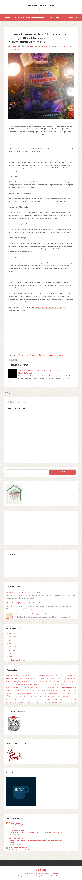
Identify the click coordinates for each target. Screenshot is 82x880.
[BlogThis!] (12, 360)
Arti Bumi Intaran (41, 687)
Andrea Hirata (32, 685)
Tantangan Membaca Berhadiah (29, 17)
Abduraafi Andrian (31, 678)
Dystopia (64, 702)
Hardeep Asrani (30, 876)
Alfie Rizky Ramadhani (42, 682)
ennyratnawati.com (16, 831)
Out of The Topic (56, 17)
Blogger (55, 874)
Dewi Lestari (28, 702)
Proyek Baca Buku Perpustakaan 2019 (48, 307)
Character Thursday (14, 699)
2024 (10, 640)
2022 (10, 647)
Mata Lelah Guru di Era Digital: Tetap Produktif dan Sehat (27, 850)
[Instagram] (44, 870)
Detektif (16, 702)
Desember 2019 (16, 660)
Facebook (24, 355)
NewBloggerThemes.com (56, 876)
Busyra (55, 697)
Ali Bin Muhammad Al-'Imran (61, 682)
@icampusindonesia (12, 675)
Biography (39, 690)
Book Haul (9, 693)
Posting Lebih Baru (11, 393)
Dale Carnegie (66, 699)
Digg (63, 355)
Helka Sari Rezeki (16, 838)
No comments (14, 49)
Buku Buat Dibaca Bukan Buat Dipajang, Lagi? (30, 614)
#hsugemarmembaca (13, 678)
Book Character (68, 690)
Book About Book (56, 690)
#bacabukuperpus (45, 675)
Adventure (60, 678)
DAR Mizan (52, 47)
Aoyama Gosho (64, 685)
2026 (10, 633)
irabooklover (41, 6)
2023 (10, 643)
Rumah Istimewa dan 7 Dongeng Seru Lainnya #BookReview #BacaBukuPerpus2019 (39, 38)
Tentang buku (14, 823)
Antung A (53, 685)
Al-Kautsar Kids (27, 682)
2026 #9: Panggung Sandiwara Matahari (22, 825)
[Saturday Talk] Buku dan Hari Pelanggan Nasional (24, 592)
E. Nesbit (71, 702)
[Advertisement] (41, 338)
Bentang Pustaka (67, 687)
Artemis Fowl (29, 687)
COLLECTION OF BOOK (18, 848)
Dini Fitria (43, 702)
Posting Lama (72, 393)
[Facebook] (41, 870)
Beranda (43, 393)
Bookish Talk (16, 697)
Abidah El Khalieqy (47, 678)
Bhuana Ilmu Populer (13, 690)
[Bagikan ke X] (14, 360)
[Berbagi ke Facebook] (16, 360)
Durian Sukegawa (54, 702)
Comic (56, 700)
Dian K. (36, 702)
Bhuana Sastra (29, 690)
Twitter (34, 355)
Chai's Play (72, 697)
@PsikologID (27, 675)
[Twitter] (37, 870)
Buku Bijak (40, 697)
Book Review (42, 47)
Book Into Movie (20, 693)
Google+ (44, 355)
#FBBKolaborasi (66, 675)
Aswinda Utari (54, 687)
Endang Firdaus (62, 47)
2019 (10, 657)
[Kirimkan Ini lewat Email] (10, 360)
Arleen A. (17, 687)
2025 (10, 637)
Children (36, 699)
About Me (72, 17)
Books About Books (29, 697)
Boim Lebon (47, 690)
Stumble (54, 355)
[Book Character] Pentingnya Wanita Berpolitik (23, 603)
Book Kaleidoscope (34, 693)
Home (7, 17)
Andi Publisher (20, 685)
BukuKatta (48, 697)
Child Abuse (26, 699)
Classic (47, 700)
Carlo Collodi (63, 697)
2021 (10, 650)
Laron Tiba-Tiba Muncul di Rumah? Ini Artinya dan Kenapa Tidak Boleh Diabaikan (36, 832)
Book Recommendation (51, 693)
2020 (10, 653)
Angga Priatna (44, 685)
